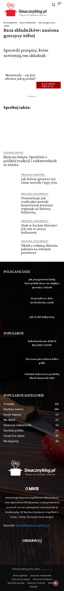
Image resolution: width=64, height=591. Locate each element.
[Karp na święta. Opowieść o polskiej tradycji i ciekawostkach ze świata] (32, 130)
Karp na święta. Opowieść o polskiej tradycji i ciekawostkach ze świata (30, 161)
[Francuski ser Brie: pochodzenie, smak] (12, 301)
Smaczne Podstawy (33, 174)
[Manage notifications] (55, 583)
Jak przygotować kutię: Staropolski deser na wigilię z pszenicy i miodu (42, 283)
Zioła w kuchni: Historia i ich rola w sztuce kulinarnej (39, 228)
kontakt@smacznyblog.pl (33, 525)
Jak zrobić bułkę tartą (42, 316)
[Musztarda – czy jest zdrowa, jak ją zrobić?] (49, 77)
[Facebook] (31, 551)
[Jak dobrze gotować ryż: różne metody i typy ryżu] (11, 180)
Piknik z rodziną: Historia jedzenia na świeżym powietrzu (39, 248)
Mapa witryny (46, 569)
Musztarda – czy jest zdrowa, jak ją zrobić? (20, 77)
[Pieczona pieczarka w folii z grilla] (12, 362)
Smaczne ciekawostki (35, 194)
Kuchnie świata (48, 85)
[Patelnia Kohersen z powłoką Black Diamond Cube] (12, 378)
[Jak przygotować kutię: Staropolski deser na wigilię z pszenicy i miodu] (12, 283)
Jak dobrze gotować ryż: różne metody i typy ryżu (39, 180)
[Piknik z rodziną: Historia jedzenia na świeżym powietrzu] (11, 247)
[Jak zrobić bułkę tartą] (12, 317)
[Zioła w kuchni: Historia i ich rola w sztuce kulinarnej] (11, 226)
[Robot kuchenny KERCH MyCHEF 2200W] (12, 345)
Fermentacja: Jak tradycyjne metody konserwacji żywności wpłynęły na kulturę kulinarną (37, 205)
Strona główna (10, 22)
